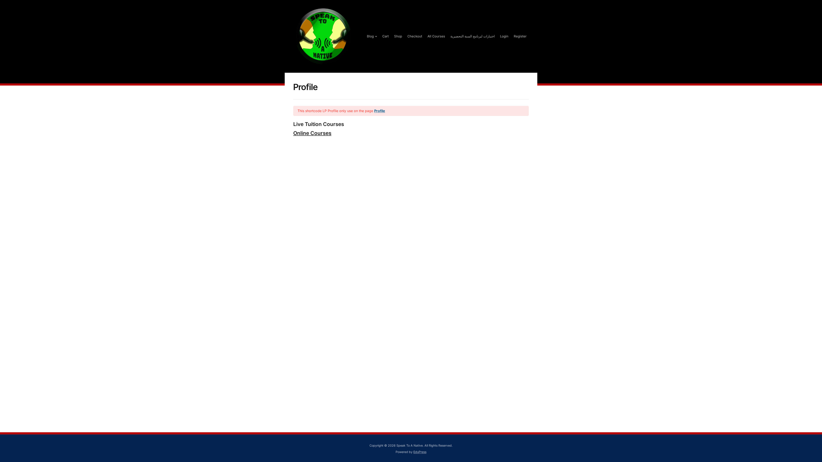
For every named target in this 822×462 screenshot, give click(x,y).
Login (504, 36)
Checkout (414, 36)
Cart (385, 36)
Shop (398, 36)
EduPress (419, 452)
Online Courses (312, 133)
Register (520, 36)
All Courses (436, 36)
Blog (370, 36)
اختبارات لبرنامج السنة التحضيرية (472, 36)
